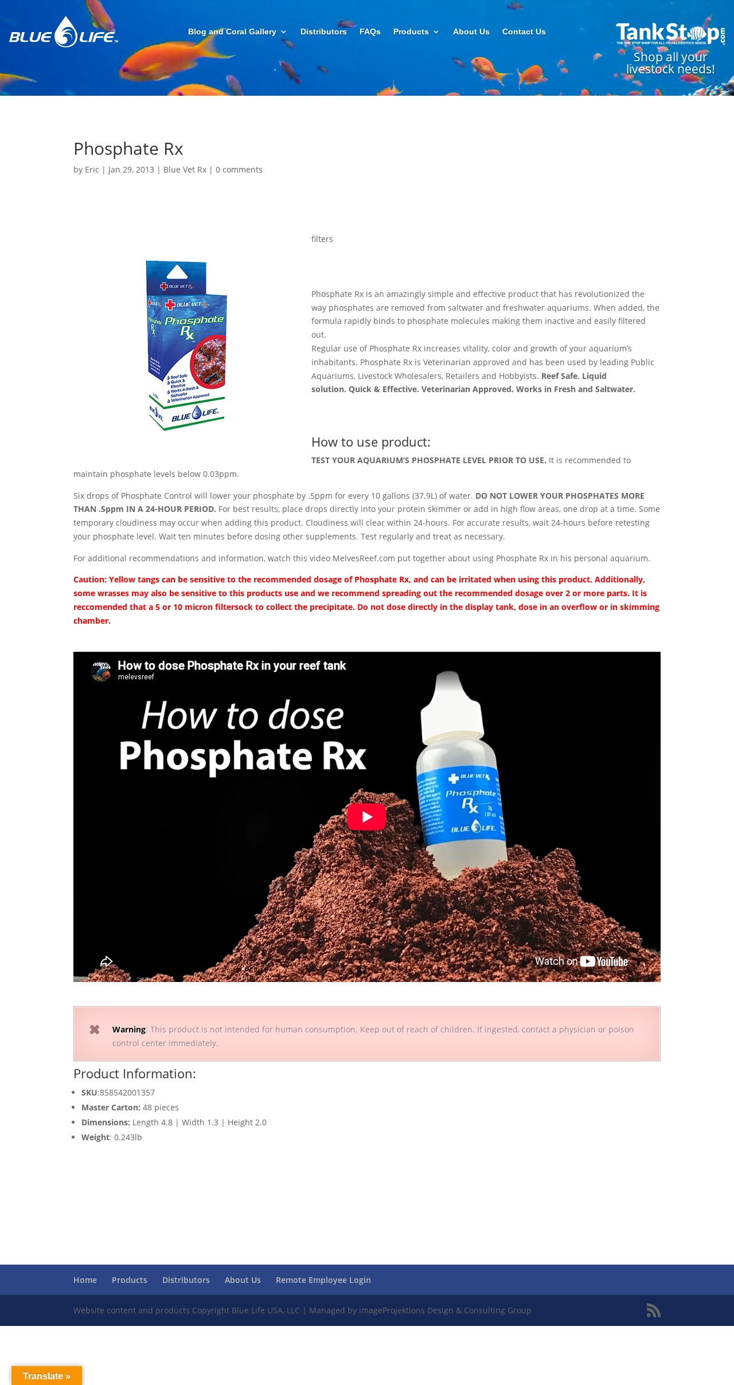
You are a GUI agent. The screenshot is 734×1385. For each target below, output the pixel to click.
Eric (92, 169)
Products (411, 32)
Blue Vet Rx (184, 169)
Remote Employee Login (323, 1279)
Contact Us (524, 32)
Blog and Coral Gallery (232, 32)
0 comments (239, 169)
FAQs (370, 32)
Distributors (323, 32)
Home (85, 1279)
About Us (471, 32)
